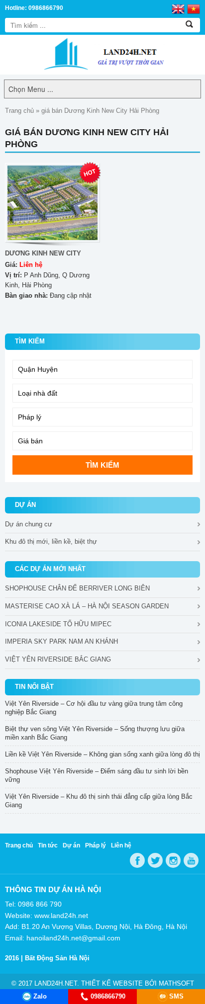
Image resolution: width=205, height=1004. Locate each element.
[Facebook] (137, 860)
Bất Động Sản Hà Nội (57, 958)
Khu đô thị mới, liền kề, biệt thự (51, 541)
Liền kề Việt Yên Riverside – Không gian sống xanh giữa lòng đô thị (102, 754)
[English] (178, 8)
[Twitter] (155, 860)
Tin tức (48, 845)
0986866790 (108, 996)
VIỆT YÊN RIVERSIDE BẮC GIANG (58, 659)
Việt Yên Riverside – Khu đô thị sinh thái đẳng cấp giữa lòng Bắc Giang (99, 801)
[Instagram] (173, 860)
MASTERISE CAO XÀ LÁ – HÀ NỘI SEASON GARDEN (87, 606)
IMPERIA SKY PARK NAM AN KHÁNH (61, 641)
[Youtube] (191, 860)
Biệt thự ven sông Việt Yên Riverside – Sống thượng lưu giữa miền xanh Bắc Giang (95, 733)
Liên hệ (121, 845)
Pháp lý (95, 845)
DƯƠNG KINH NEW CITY (43, 253)
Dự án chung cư (28, 524)
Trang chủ (19, 110)
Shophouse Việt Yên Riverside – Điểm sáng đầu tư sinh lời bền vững (96, 775)
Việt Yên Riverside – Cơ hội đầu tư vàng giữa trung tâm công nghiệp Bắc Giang (94, 708)
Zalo (40, 996)
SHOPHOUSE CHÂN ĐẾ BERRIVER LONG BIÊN (77, 588)
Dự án (71, 845)
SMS (176, 996)
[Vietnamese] (193, 8)
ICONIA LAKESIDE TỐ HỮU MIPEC (58, 624)
